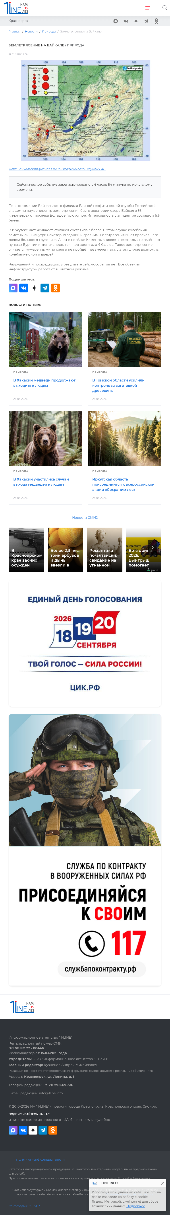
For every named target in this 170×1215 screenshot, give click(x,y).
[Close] (162, 1183)
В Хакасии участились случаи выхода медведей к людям (41, 482)
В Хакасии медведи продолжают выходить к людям (44, 383)
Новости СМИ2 (85, 518)
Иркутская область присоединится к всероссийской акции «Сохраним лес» (123, 484)
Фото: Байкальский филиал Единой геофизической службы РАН (57, 169)
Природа (20, 372)
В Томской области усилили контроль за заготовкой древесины (118, 385)
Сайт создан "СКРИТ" (24, 1206)
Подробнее (135, 1206)
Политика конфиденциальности (40, 1159)
